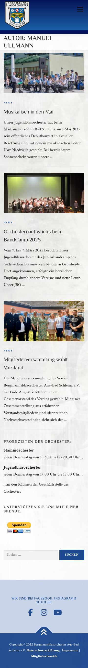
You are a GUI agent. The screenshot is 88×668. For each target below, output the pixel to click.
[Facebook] (30, 612)
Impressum (70, 650)
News (8, 102)
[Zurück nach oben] (44, 633)
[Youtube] (57, 612)
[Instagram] (44, 612)
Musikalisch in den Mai (28, 112)
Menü (79, 9)
